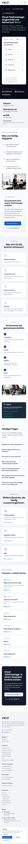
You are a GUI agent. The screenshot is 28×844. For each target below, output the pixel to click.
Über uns (4, 792)
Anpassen (6, 840)
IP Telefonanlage (6, 779)
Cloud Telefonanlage (7, 777)
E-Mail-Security (5, 748)
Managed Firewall (6, 752)
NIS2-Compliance (6, 800)
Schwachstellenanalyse (7, 760)
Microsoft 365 (5, 741)
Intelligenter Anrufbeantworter (11, 411)
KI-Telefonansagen (8, 413)
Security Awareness (7, 750)
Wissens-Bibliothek (6, 802)
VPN (3, 758)
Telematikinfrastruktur (7, 766)
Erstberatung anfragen (13, 694)
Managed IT (5, 739)
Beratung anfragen (12, 223)
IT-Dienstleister (5, 798)
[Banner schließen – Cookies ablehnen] (25, 829)
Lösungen (7, 9)
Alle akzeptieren (7, 837)
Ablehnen (18, 837)
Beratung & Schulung (7, 785)
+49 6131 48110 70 (13, 228)
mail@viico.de (7, 732)
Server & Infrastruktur (7, 770)
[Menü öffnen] (24, 2)
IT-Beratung (5, 794)
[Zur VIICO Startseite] (5, 2)
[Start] (2, 9)
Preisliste (4, 804)
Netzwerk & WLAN (6, 768)
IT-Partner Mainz (6, 796)
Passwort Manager (6, 756)
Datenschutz (5, 834)
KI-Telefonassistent (8, 416)
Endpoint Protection (6, 754)
